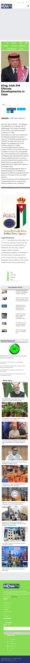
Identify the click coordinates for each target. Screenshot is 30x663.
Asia (26, 43)
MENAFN (5, 118)
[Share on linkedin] (12, 111)
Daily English (8, 622)
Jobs (5, 613)
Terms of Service (8, 602)
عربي (18, 2)
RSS (11, 650)
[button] (22, 2)
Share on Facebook (11, 109)
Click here (14, 597)
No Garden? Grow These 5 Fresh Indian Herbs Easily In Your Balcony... (13, 419)
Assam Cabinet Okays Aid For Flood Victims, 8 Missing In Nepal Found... (14, 462)
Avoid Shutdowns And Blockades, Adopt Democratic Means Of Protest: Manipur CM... (14, 442)
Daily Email (12, 646)
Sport (20, 49)
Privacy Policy (7, 605)
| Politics (5, 46)
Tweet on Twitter (21, 109)
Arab (20, 43)
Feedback (6, 616)
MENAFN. (11, 658)
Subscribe (16, 633)
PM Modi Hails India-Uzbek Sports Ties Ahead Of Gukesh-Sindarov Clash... (13, 399)
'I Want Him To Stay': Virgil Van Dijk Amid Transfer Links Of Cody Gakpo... (13, 484)
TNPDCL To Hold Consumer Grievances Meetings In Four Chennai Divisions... (13, 503)
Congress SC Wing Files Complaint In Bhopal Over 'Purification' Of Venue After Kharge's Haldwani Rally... (14, 524)
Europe (13, 43)
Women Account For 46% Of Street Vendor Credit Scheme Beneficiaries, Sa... (22, 299)
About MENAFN (8, 611)
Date (3, 104)
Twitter (12, 641)
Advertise (6, 609)
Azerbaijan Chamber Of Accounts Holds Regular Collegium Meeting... (22, 292)
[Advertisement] (15, 24)
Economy (14, 46)
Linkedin (12, 648)
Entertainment (9, 49)
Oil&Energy (24, 46)
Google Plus (13, 643)
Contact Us (6, 607)
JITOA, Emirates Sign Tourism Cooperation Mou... (21, 331)
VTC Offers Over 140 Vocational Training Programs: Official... (21, 324)
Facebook (12, 639)
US (5, 43)
